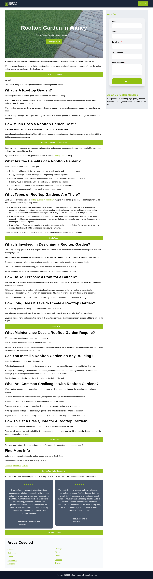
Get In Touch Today (54, 75)
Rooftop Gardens (60, 156)
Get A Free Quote (54, 532)
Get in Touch (54, 238)
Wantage (58, 549)
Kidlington (17, 465)
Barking (25, 465)
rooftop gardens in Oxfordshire (43, 200)
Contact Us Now (54, 326)
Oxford (10, 557)
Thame (58, 563)
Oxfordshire (12, 560)
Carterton (8, 465)
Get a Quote (52, 42)
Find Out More (54, 440)
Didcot (57, 556)
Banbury (58, 559)
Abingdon (11, 564)
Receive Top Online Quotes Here (54, 471)
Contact (143, 4)
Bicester (58, 552)
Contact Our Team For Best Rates (54, 142)
